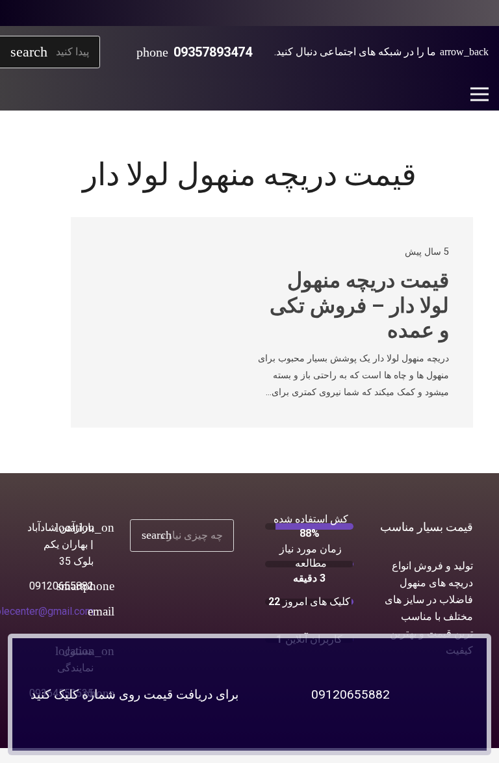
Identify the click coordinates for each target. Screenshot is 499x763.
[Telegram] (415, 13)
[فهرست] (479, 94)
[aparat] (395, 13)
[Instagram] (436, 13)
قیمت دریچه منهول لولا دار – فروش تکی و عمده (359, 305)
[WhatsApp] (457, 13)
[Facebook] (478, 13)
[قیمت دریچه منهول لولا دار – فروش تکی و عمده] (127, 263)
